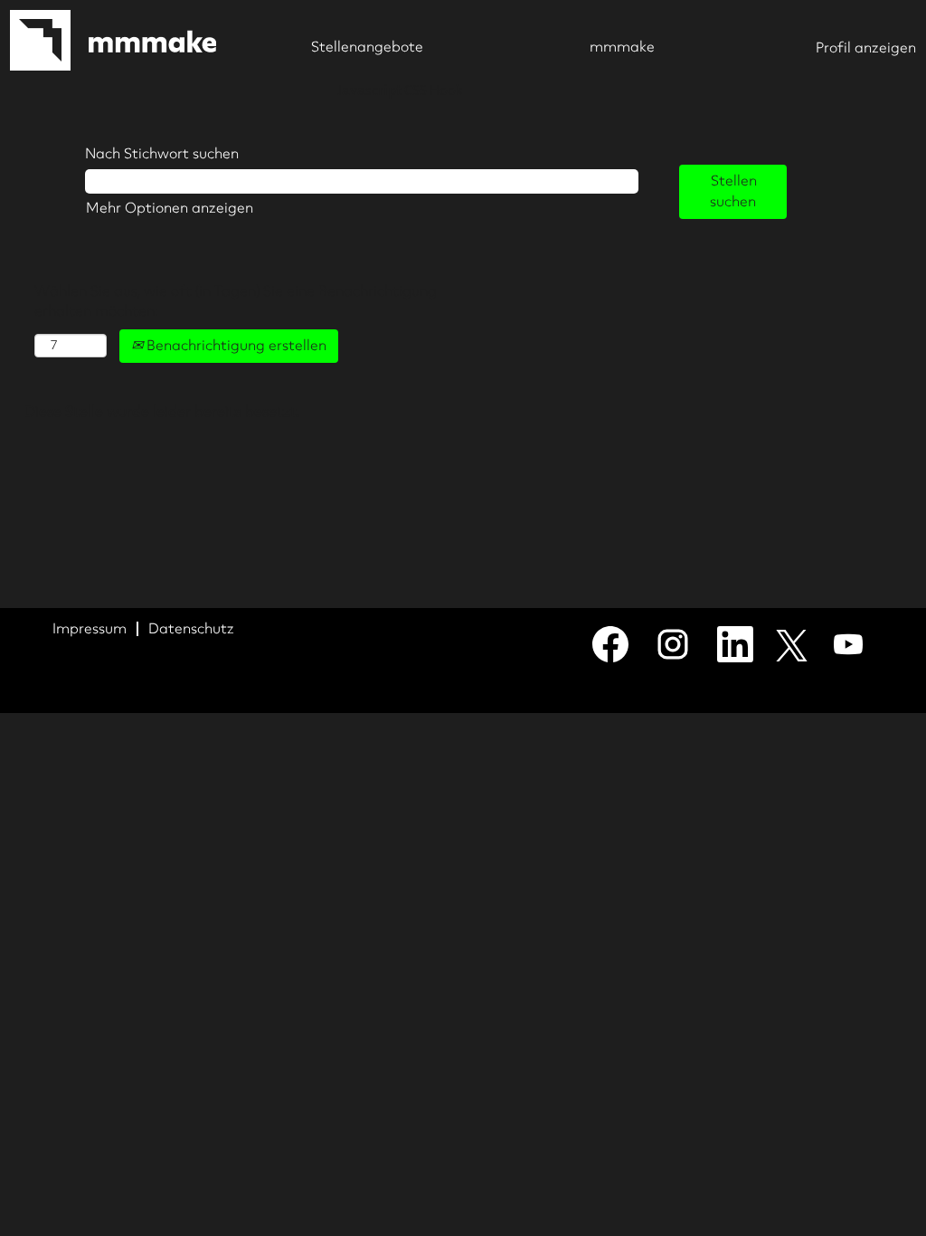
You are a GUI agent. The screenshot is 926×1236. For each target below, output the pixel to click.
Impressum (89, 628)
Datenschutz (191, 628)
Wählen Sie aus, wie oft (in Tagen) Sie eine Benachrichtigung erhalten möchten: (235, 301)
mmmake (622, 46)
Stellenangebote (367, 46)
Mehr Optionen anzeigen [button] (169, 207)
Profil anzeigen (866, 47)
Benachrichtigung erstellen (234, 345)
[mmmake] (113, 40)
